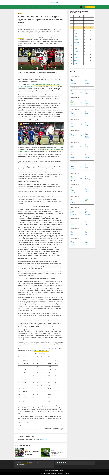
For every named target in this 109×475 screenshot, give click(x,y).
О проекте (47, 470)
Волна (75, 19)
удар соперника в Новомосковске (40, 90)
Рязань (76, 30)
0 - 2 (81, 146)
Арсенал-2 (76, 60)
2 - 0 (81, 223)
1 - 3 (81, 201)
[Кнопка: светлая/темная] (81, 7)
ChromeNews (60, 473)
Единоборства (29, 6)
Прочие (56, 6)
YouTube (41, 350)
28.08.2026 (28, 455)
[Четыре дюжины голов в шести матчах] (45, 452)
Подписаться (90, 6)
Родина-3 (76, 39)
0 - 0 (81, 178)
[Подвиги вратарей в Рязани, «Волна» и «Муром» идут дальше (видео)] (19, 452)
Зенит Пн (76, 54)
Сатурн (75, 36)
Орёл (75, 48)
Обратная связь (54, 470)
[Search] (83, 7)
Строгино (76, 51)
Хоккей (21, 6)
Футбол (16, 6)
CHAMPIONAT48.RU (26, 463)
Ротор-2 (76, 57)
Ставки (61, 6)
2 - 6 (81, 92)
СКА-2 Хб (76, 45)
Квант (75, 63)
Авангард (76, 42)
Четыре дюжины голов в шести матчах (57, 453)
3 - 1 (81, 212)
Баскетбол (49, 6)
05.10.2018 (21, 25)
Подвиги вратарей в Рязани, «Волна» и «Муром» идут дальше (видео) (32, 453)
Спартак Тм (76, 22)
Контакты (61, 470)
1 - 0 (81, 102)
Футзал (36, 6)
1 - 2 (81, 135)
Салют (75, 25)
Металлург (76, 27)
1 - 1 (81, 113)
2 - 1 (81, 81)
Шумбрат (76, 33)
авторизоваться (43, 439)
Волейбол (42, 6)
